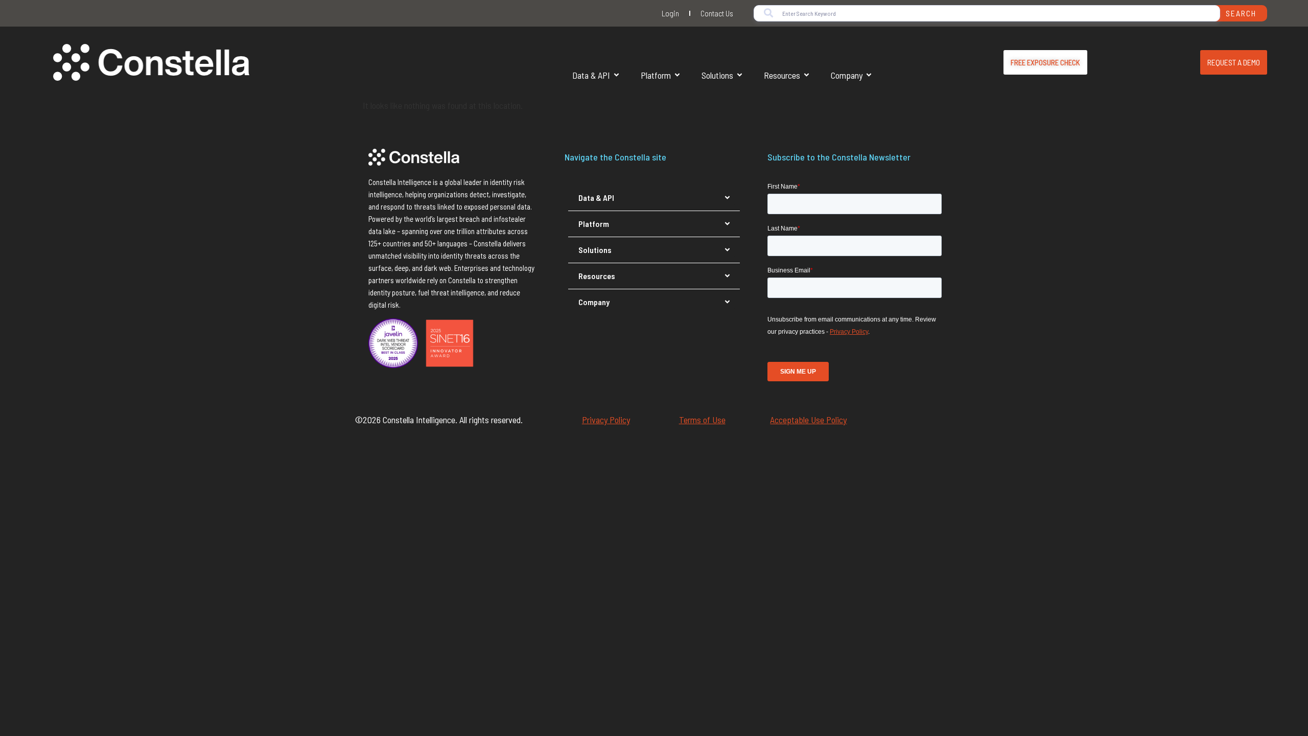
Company (846, 75)
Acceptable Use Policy (808, 419)
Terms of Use (702, 419)
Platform (656, 75)
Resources (782, 75)
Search (1241, 13)
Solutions (717, 75)
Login (670, 13)
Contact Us (716, 13)
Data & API (591, 75)
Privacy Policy (606, 419)
